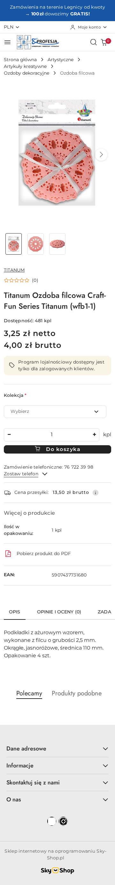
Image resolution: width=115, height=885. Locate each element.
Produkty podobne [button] (77, 693)
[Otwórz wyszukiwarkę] (93, 42)
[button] (101, 155)
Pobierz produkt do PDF (44, 553)
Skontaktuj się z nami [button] (33, 782)
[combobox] (55, 411)
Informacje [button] (20, 765)
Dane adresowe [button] (26, 748)
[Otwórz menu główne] (7, 42)
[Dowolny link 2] (63, 821)
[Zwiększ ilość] (94, 435)
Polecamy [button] (29, 693)
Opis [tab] (14, 612)
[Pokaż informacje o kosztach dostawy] (95, 492)
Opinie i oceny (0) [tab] (59, 612)
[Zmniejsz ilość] (9, 435)
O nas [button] (13, 799)
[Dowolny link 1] (51, 821)
